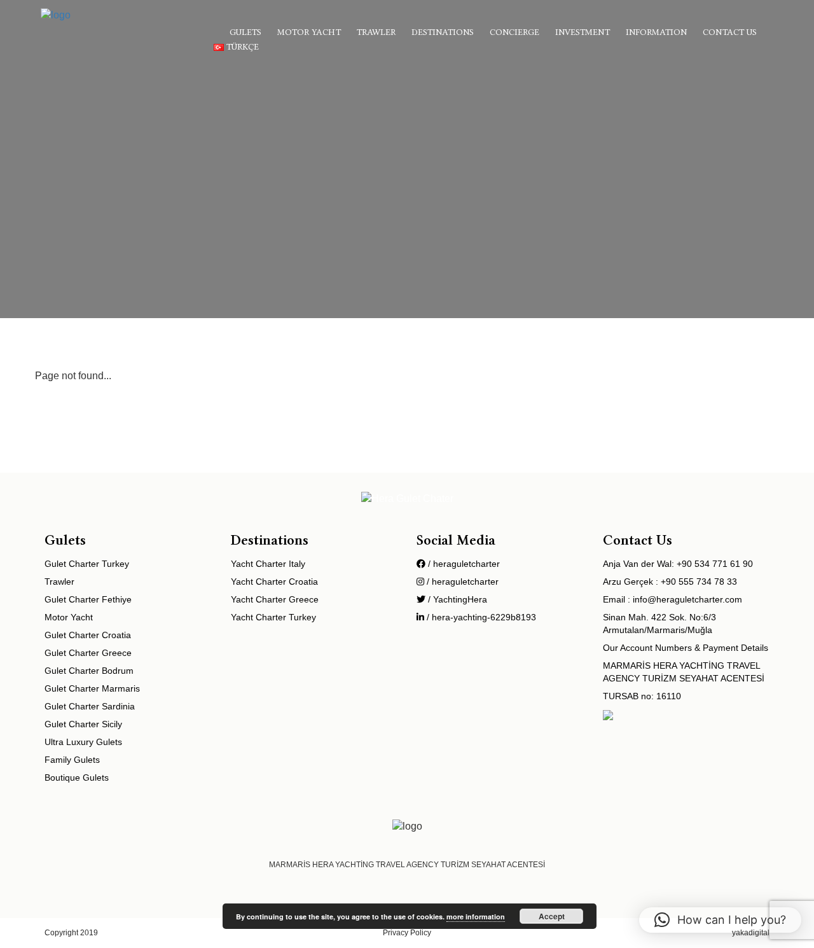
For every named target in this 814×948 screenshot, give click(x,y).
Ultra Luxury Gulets (83, 742)
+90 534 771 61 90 (715, 564)
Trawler (376, 32)
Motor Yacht (309, 32)
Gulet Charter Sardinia (90, 706)
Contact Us (730, 32)
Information (656, 32)
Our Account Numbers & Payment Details (685, 648)
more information (475, 916)
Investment (582, 32)
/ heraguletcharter (462, 564)
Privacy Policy (407, 932)
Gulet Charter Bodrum (89, 671)
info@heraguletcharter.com (687, 599)
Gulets (245, 32)
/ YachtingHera (456, 599)
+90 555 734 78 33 (699, 581)
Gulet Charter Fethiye (88, 599)
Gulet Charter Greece (88, 653)
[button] (720, 920)
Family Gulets (72, 760)
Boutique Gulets (77, 777)
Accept (552, 916)
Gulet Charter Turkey (87, 564)
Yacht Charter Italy (268, 564)
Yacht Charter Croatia (274, 581)
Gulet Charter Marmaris (92, 688)
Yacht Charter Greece (275, 599)
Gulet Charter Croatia (88, 635)
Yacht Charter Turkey (273, 617)
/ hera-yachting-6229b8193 (480, 617)
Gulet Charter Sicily (83, 724)
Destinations (442, 32)
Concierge (514, 32)
